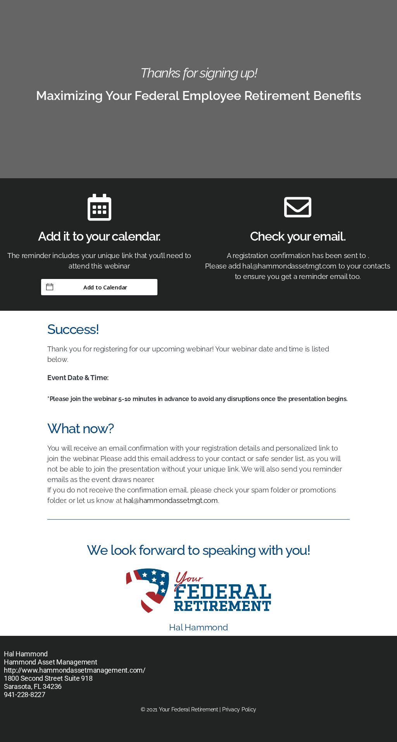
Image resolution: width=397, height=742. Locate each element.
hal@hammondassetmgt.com (171, 500)
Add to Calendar (105, 287)
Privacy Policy (239, 709)
